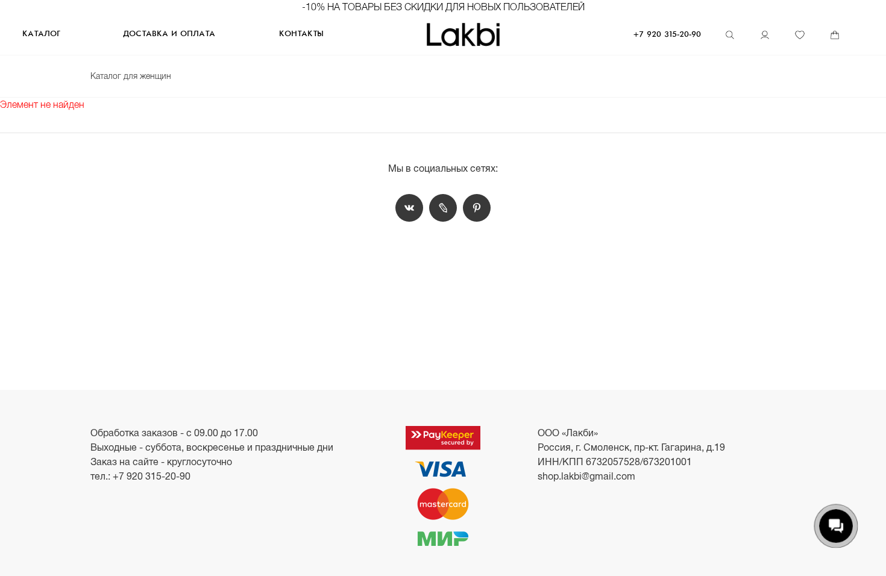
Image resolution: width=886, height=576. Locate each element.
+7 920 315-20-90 (667, 35)
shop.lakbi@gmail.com (586, 476)
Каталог (41, 34)
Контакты (301, 34)
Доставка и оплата (169, 34)
